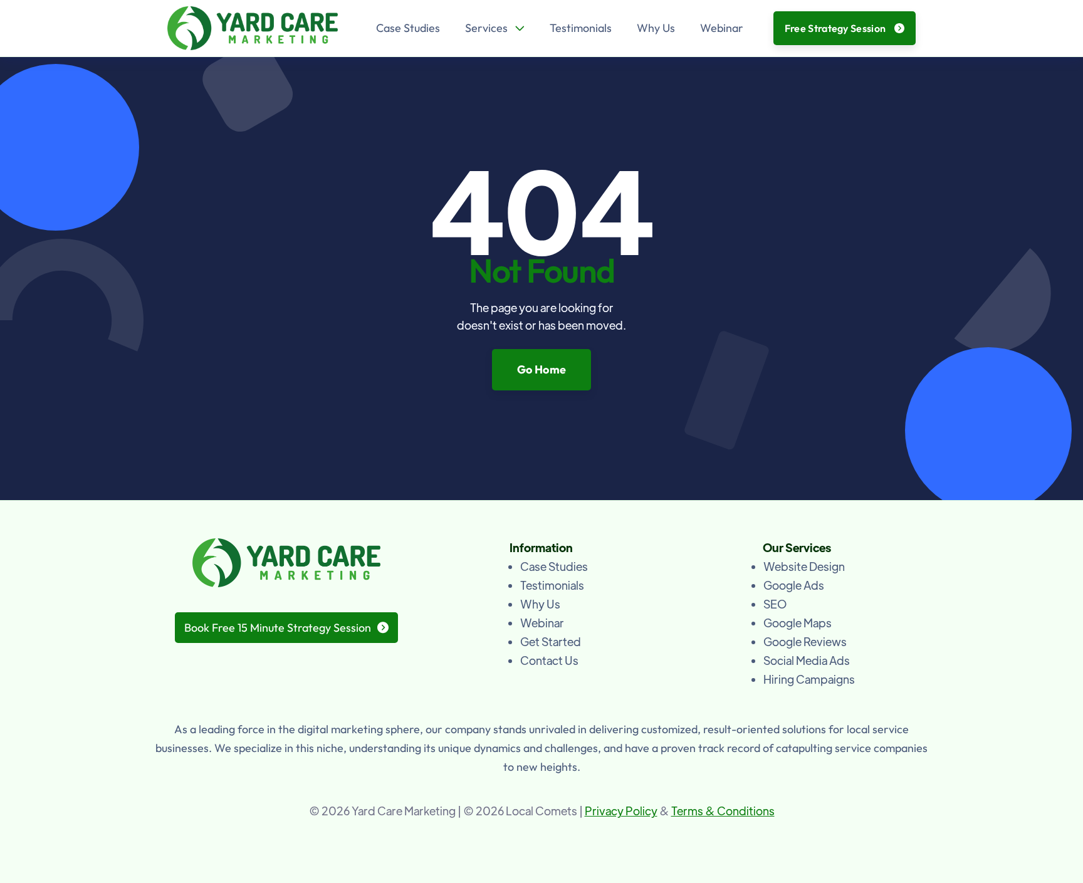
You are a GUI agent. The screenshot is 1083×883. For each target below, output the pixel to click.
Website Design (804, 566)
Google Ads (793, 585)
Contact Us (549, 660)
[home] (252, 28)
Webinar (721, 28)
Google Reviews (805, 641)
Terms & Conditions (723, 810)
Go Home (542, 369)
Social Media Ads (806, 660)
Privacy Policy (621, 810)
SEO (775, 604)
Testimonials (581, 28)
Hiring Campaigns (809, 679)
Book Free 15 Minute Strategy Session (286, 627)
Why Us (656, 28)
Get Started (550, 641)
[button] (495, 28)
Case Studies (408, 28)
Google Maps (797, 622)
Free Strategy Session (844, 28)
